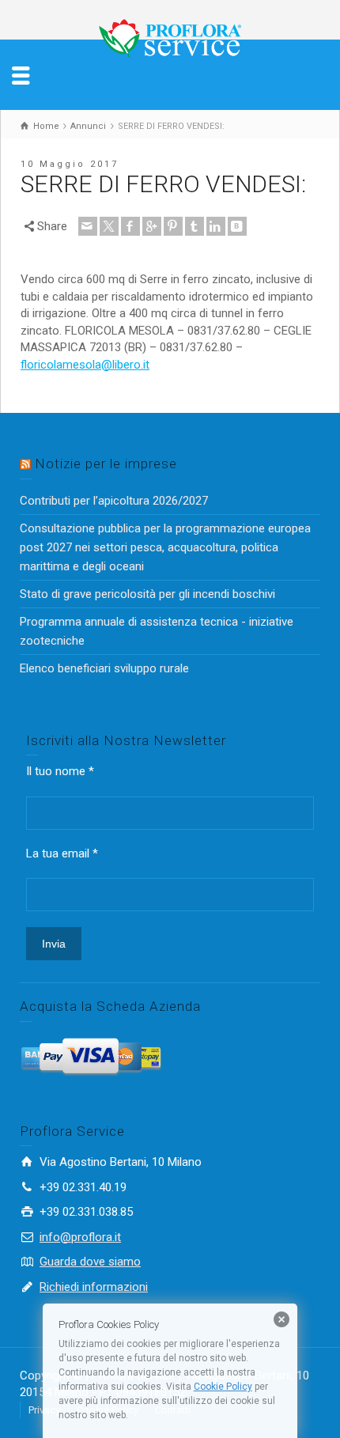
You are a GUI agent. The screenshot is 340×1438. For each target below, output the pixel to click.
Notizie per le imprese (106, 463)
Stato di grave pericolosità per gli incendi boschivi (147, 594)
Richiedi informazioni (94, 1287)
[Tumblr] (194, 226)
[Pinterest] (173, 226)
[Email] (87, 226)
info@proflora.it (80, 1237)
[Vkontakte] (237, 226)
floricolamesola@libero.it (85, 365)
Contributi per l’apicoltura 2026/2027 (114, 501)
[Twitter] (109, 226)
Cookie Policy (223, 1386)
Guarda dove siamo (90, 1261)
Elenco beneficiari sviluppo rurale (104, 668)
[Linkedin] (215, 226)
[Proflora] (170, 38)
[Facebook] (130, 226)
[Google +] (151, 226)
